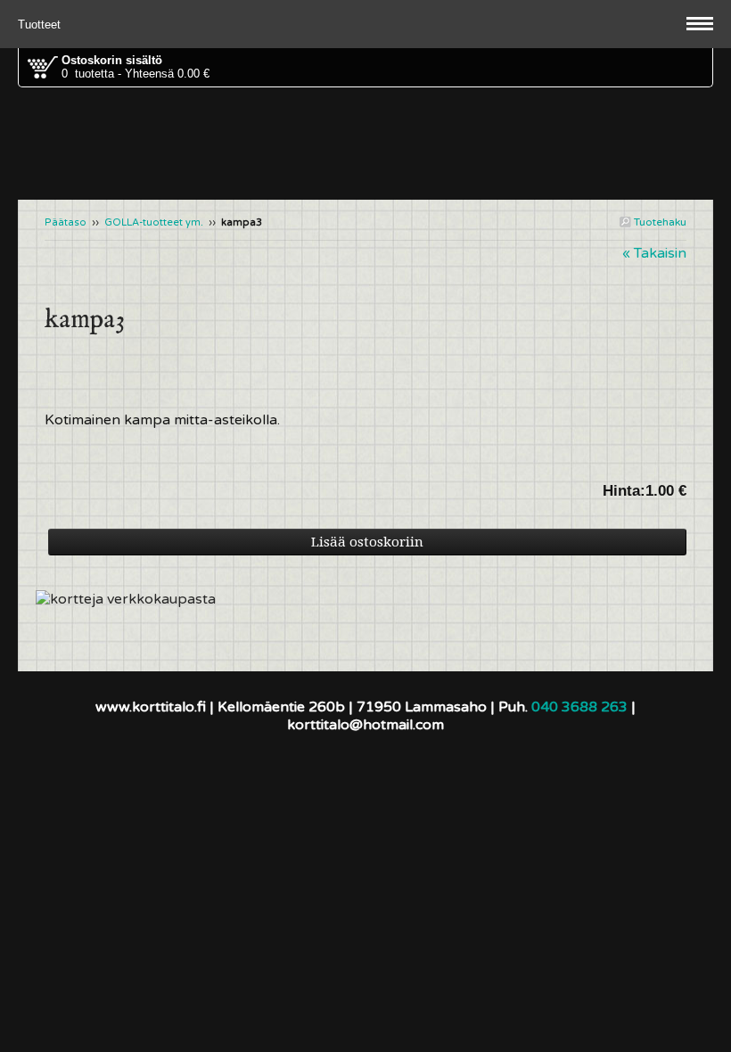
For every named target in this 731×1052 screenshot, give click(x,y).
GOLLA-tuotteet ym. (153, 222)
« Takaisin (654, 253)
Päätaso (65, 222)
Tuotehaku (658, 222)
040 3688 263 (579, 707)
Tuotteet (41, 24)
